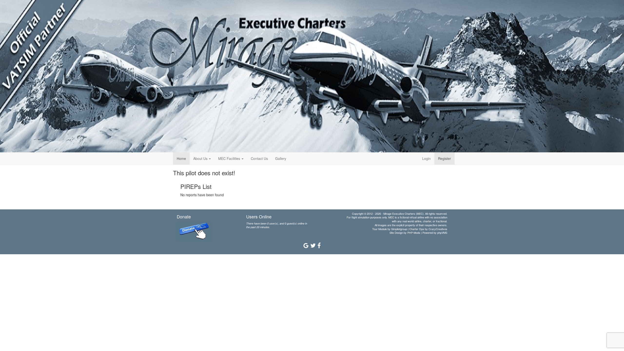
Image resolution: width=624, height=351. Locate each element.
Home (181, 158)
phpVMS (442, 232)
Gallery (280, 158)
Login (426, 158)
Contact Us (259, 158)
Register (444, 158)
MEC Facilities (229, 158)
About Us (200, 158)
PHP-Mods (413, 232)
